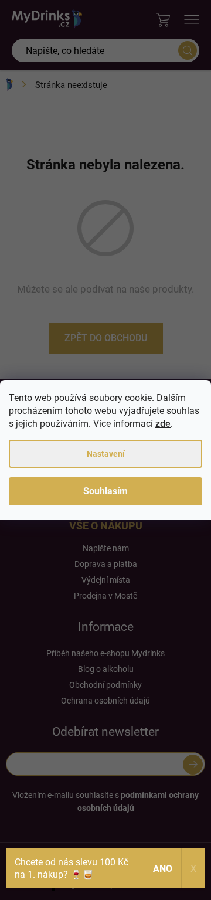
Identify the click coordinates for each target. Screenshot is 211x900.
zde (163, 423)
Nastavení (106, 454)
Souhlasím (105, 491)
